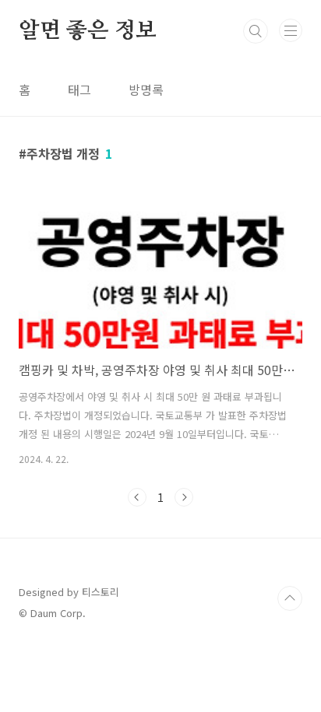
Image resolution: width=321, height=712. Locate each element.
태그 (79, 89)
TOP (289, 598)
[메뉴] (290, 30)
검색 (255, 31)
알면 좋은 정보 (87, 31)
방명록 (146, 89)
